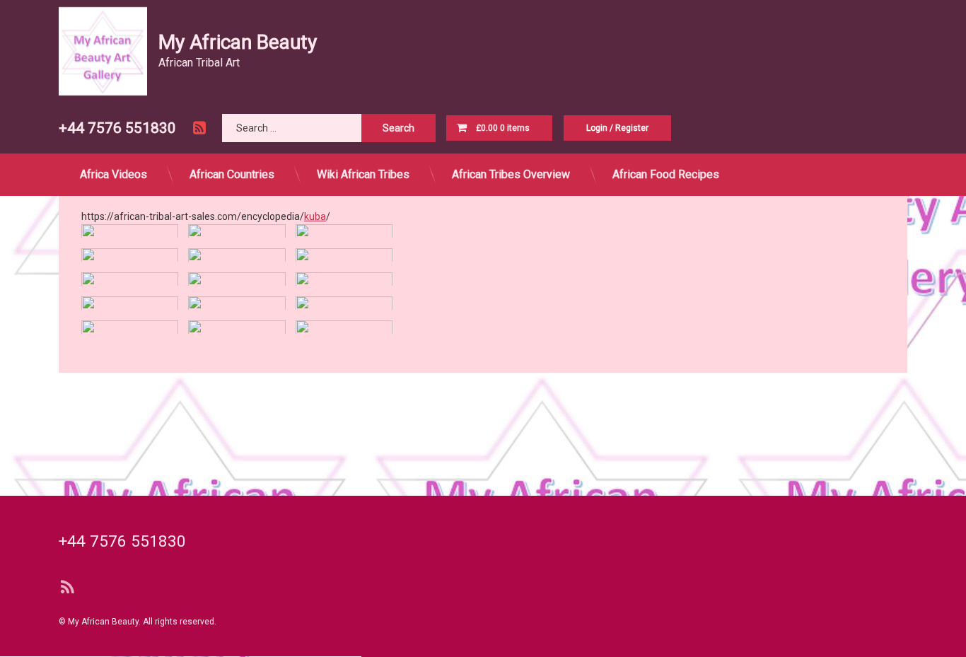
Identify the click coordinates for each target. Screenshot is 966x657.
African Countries (232, 174)
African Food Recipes (665, 174)
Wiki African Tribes (363, 174)
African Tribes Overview (511, 174)
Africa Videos (113, 174)
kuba (315, 215)
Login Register (617, 128)
